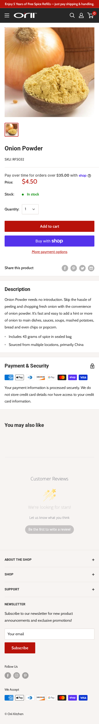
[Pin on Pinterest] (73, 267)
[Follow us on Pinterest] (25, 675)
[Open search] (72, 15)
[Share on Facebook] (65, 267)
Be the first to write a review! (49, 529)
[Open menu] (7, 15)
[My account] (81, 15)
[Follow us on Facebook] (8, 675)
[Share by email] (91, 267)
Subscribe (20, 648)
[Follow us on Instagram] (16, 675)
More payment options (49, 252)
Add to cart (49, 226)
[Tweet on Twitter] (82, 267)
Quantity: (12, 209)
